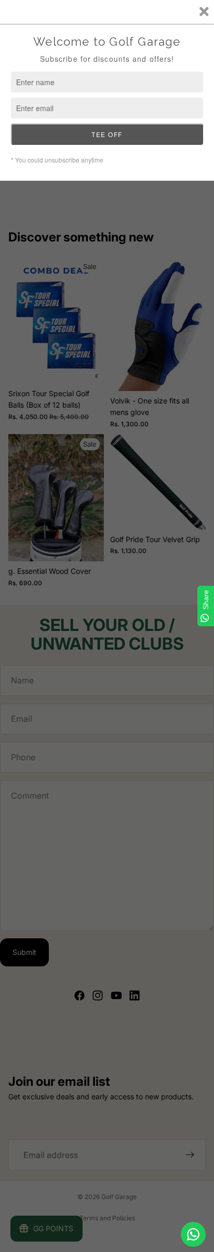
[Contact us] (193, 1234)
